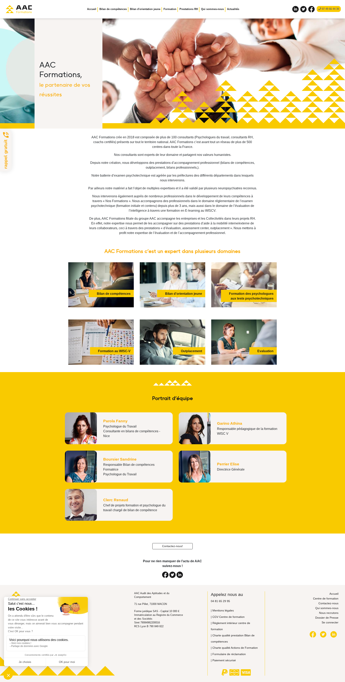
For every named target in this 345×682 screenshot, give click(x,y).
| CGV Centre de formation (228, 616)
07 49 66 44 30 (330, 8)
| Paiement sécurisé (223, 660)
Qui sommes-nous (326, 608)
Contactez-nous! (172, 546)
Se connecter (330, 622)
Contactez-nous (328, 603)
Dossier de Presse (326, 617)
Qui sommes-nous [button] (212, 9)
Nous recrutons (328, 612)
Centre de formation (325, 598)
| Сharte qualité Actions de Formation (234, 647)
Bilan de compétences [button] (113, 9)
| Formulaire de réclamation (228, 654)
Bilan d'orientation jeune (145, 9)
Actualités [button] (233, 9)
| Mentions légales (222, 610)
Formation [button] (170, 9)
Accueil (91, 9)
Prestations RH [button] (188, 9)
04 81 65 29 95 (220, 601)
